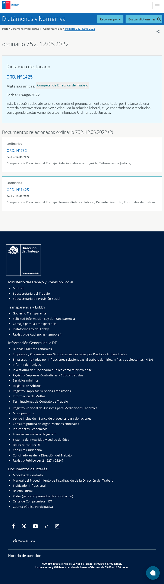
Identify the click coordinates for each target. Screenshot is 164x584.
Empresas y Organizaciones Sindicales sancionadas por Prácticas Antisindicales (70, 354)
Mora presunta (23, 413)
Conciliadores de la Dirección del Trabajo (42, 455)
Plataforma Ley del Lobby (31, 329)
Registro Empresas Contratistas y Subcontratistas (48, 375)
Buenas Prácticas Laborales (32, 349)
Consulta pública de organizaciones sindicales (46, 424)
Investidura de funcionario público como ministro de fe (52, 370)
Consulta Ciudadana (27, 450)
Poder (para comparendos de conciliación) (43, 496)
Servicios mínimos (26, 380)
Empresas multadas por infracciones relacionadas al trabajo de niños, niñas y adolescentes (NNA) (83, 359)
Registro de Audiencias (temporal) (37, 334)
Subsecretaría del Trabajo (31, 293)
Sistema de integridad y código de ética (41, 440)
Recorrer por (109, 19)
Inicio (5, 28)
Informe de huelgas (27, 365)
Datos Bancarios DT (27, 445)
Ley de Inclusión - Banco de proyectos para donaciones (52, 418)
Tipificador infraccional (29, 486)
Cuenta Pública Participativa (33, 507)
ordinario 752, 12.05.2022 (79, 28)
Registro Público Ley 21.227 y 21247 (38, 460)
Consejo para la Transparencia (35, 324)
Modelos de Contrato (28, 475)
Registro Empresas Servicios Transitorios (42, 391)
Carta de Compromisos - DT (32, 501)
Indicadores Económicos (30, 429)
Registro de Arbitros (27, 386)
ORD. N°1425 (19, 77)
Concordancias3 (52, 28)
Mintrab (18, 288)
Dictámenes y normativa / (25, 28)
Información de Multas (29, 396)
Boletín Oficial (23, 491)
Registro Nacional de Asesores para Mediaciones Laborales (55, 408)
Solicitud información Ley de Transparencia (44, 319)
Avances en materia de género (34, 434)
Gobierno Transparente (29, 313)
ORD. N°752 (17, 150)
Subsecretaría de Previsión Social (36, 299)
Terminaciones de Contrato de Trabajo (40, 401)
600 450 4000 (50, 563)
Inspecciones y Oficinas (49, 567)
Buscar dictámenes (142, 19)
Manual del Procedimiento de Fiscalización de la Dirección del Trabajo (63, 480)
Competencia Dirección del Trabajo (62, 85)
